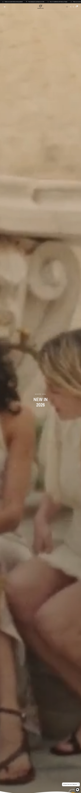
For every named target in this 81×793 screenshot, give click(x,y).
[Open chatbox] (77, 789)
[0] (76, 6)
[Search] (73, 6)
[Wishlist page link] (67, 7)
